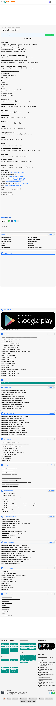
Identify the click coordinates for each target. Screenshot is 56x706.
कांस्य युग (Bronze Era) (6, 585)
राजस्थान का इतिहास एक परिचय (7, 359)
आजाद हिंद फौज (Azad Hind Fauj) (8, 499)
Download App (49, 698)
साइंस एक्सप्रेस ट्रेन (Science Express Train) (10, 450)
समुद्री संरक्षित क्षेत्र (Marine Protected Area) (10, 442)
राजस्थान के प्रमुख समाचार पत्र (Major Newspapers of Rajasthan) (14, 545)
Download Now (50, 35)
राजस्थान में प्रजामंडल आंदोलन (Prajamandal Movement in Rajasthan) (15, 547)
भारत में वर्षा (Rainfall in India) (7, 470)
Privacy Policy (23, 698)
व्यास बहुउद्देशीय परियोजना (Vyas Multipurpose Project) (12, 400)
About (8, 698)
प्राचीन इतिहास (13, 669)
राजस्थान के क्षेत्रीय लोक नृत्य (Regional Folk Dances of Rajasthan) (14, 432)
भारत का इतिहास (7, 27)
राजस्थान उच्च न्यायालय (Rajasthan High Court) (11, 349)
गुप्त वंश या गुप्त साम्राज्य (33, 237)
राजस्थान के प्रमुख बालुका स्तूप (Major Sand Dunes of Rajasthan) (46, 665)
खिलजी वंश (31, 243)
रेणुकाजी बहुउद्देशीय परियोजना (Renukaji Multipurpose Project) (13, 398)
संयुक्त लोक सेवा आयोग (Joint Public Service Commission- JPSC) (14, 531)
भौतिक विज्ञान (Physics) (24, 655)
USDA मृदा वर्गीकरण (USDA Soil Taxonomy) (10, 484)
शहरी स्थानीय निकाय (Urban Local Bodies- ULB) (11, 537)
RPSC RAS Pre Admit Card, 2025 (8, 355)
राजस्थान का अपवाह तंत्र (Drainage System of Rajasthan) (46, 686)
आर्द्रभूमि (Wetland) (6, 460)
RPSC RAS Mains (5, 646)
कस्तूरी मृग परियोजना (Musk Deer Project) (9, 448)
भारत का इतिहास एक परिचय (6, 237)
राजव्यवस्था (4, 669)
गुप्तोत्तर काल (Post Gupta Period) (8, 577)
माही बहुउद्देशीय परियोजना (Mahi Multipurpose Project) (12, 404)
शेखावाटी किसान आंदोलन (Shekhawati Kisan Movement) (12, 561)
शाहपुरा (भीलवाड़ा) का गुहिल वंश (7, 615)
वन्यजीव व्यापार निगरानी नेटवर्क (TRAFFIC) (9, 454)
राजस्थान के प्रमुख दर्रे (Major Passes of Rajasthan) (45, 670)
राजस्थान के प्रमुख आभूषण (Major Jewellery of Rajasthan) (13, 420)
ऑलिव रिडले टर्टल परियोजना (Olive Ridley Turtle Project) (12, 446)
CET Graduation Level (14, 650)
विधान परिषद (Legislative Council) (8, 363)
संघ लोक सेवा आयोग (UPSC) (7, 341)
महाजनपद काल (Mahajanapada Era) (9, 573)
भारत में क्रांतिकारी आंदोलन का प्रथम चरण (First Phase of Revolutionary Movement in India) (19, 505)
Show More (51, 334)
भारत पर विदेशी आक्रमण (6, 247)
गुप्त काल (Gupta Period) (7, 579)
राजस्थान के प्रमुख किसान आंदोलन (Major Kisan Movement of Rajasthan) (16, 559)
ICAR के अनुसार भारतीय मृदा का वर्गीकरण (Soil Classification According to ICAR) (17, 482)
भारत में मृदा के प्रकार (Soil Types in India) (10, 486)
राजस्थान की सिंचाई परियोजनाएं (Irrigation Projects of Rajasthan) (14, 392)
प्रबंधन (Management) (24, 662)
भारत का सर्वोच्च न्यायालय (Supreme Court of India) (11, 339)
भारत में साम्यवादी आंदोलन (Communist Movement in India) (13, 501)
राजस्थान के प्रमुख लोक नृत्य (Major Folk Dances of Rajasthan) (14, 434)
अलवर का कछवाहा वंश (5, 601)
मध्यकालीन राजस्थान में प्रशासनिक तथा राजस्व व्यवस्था (11, 599)
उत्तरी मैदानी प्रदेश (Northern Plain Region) (10, 480)
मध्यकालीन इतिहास (5, 671)
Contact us (15, 698)
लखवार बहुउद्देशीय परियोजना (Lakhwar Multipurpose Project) (13, 396)
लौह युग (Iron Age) (5, 583)
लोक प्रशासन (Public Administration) (32, 658)
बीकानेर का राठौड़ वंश (5, 609)
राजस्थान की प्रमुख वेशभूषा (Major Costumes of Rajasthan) (13, 418)
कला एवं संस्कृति (23, 646)
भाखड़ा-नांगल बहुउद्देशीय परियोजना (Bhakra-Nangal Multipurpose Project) (15, 402)
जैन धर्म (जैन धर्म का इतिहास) (6, 239)
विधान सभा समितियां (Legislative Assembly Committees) (12, 533)
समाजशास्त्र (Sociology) (32, 660)
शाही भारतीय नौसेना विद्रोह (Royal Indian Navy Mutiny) (12, 511)
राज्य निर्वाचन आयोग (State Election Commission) (11, 343)
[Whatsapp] (9, 221)
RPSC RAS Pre (13, 644)
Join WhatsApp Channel (34, 382)
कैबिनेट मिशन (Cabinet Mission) (8, 509)
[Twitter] (15, 221)
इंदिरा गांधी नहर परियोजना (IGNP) (7, 394)
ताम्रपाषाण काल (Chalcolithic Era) (8, 587)
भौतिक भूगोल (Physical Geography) (24, 658)
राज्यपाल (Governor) (6, 367)
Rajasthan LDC (5, 650)
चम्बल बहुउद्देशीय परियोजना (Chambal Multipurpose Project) (13, 406)
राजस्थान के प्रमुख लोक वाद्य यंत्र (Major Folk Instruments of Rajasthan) (15, 422)
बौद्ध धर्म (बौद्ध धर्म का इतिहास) (6, 241)
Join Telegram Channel (6, 382)
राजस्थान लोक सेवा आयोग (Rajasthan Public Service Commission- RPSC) (16, 351)
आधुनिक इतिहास (13, 660)
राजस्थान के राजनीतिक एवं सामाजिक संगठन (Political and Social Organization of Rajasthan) (19, 551)
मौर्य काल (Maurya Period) (7, 571)
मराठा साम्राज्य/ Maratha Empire (35, 247)
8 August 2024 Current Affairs (8, 371)
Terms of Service (33, 698)
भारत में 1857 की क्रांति (33, 241)
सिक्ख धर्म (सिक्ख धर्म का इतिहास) (34, 239)
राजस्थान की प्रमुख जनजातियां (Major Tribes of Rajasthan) (13, 426)
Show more (51, 234)
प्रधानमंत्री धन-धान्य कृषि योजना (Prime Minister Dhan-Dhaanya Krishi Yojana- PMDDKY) (19, 337)
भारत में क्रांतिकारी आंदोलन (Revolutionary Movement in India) (14, 507)
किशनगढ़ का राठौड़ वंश (5, 607)
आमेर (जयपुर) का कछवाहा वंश (7, 603)
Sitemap (41, 698)
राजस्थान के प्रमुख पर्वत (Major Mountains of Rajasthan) (46, 658)
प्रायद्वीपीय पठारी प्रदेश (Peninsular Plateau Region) (11, 478)
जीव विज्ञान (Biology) (32, 655)
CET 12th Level (5, 653)
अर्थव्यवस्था (12, 667)
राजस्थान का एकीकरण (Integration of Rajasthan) (11, 553)
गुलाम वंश (3, 245)
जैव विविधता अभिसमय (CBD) (7, 456)
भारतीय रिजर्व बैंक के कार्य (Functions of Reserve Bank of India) (14, 369)
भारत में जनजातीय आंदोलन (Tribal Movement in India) (12, 493)
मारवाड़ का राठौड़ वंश (5, 611)
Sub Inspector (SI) (5, 648)
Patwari (12, 648)
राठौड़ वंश (3, 613)
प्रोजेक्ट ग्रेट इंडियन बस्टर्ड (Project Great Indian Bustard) (13, 452)
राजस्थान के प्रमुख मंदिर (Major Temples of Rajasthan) (12, 424)
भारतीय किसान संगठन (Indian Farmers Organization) (12, 497)
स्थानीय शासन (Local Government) (8, 535)
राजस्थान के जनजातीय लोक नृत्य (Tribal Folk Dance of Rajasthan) (14, 430)
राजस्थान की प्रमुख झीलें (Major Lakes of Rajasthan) (12, 408)
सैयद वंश (3, 243)
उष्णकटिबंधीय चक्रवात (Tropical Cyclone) (9, 474)
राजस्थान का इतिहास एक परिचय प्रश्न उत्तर (9, 357)
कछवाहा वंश (4, 605)
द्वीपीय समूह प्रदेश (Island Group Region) (9, 468)
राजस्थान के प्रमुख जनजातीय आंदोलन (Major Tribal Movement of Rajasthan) (16, 557)
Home (2, 27)
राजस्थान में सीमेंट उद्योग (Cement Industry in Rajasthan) (46, 683)
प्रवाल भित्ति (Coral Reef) (6, 458)
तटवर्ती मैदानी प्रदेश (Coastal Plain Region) (10, 476)
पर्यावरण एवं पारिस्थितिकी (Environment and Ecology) (24, 660)
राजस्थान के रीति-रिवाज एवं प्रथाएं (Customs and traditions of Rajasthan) (15, 416)
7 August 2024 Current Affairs (8, 375)
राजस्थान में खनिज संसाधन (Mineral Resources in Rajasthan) (13, 390)
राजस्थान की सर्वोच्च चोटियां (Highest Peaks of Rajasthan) (46, 675)
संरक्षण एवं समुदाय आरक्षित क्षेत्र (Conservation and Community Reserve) (15, 444)
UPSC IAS (4, 644)
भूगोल (3, 660)
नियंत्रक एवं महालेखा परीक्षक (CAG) (8, 361)
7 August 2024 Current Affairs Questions (10, 373)
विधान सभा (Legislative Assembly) (8, 365)
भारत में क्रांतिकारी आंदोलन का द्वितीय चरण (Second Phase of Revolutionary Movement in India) (20, 503)
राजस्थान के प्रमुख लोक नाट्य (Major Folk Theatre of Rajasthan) (14, 428)
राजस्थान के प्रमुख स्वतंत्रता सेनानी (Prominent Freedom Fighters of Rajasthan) (17, 549)
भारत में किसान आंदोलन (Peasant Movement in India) (12, 495)
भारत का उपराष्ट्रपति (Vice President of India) (10, 345)
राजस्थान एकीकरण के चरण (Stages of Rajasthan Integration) (13, 555)
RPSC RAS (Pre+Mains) (14, 646)
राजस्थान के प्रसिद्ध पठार (6, 353)
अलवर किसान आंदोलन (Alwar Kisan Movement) (11, 563)
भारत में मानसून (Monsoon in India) (8, 472)
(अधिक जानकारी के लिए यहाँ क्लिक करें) (17, 172)
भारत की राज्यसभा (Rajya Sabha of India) (10, 347)
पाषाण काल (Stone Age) (6, 589)
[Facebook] (12, 221)
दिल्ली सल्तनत (31, 245)
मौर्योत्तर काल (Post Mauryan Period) (9, 581)
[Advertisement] (28, 14)
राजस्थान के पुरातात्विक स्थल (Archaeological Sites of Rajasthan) (14, 575)
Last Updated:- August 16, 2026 (28, 701)
